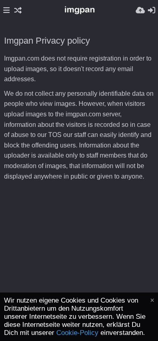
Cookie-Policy (77, 333)
